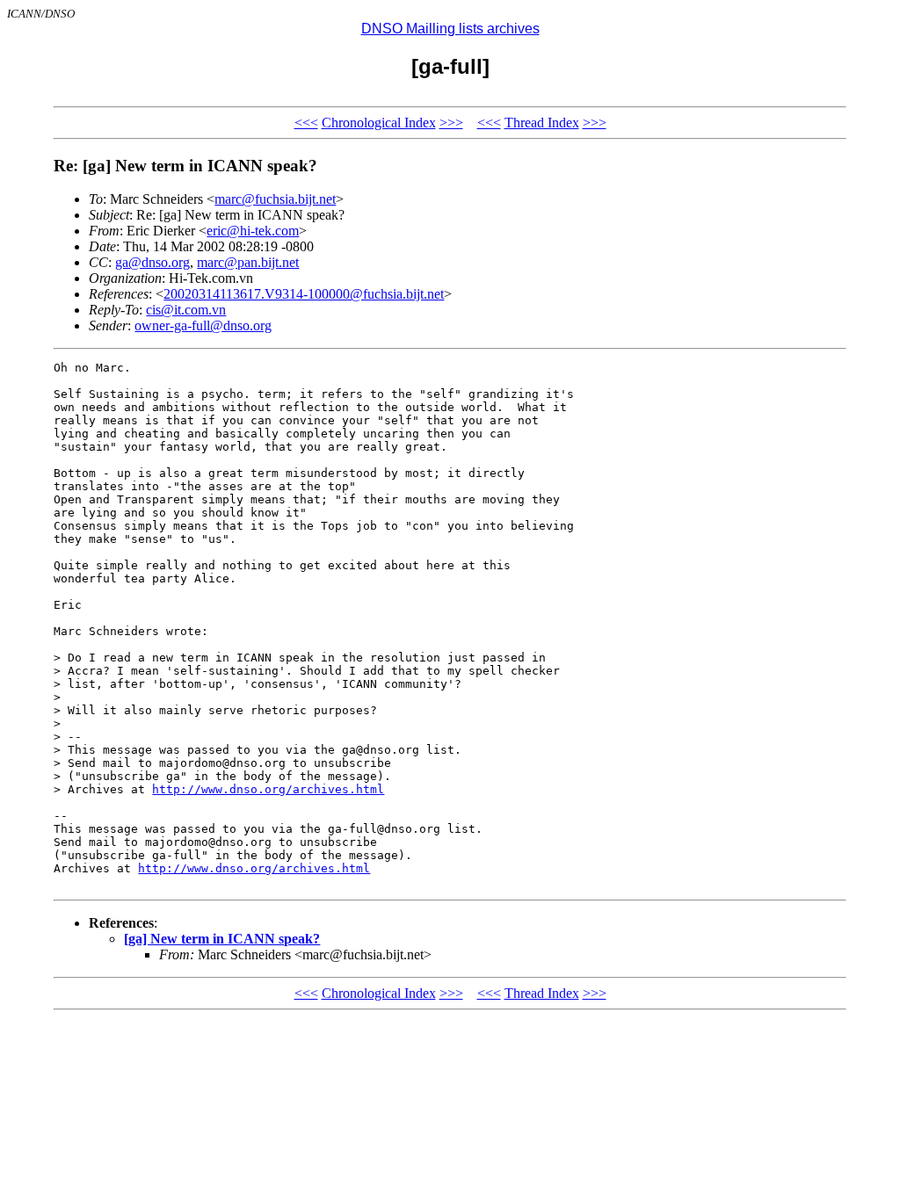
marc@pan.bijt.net (248, 262)
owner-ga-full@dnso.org (203, 325)
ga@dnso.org (152, 262)
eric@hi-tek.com (253, 230)
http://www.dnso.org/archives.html (268, 789)
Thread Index (541, 122)
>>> (451, 122)
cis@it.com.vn (186, 309)
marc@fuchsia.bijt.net (275, 199)
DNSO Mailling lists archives (450, 28)
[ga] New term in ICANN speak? (222, 938)
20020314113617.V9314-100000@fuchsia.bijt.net (303, 293)
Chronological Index (379, 122)
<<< (306, 122)
